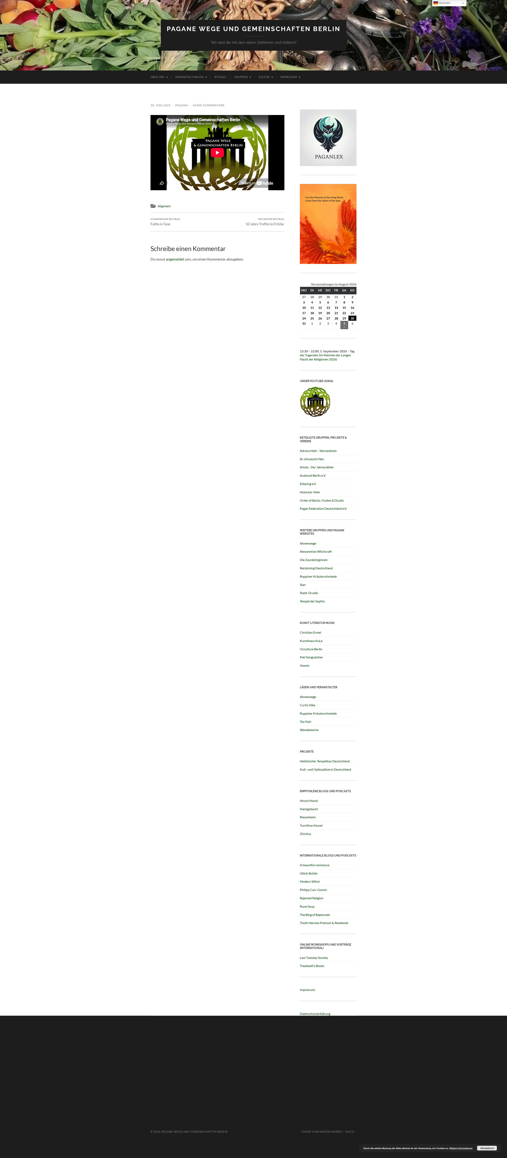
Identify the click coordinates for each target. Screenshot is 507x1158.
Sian (303, 585)
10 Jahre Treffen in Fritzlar (265, 222)
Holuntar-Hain (310, 492)
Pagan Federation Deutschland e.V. (323, 508)
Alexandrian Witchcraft (316, 551)
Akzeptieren (487, 1148)
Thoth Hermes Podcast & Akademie (324, 923)
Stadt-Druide (309, 593)
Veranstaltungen (189, 77)
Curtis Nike (307, 705)
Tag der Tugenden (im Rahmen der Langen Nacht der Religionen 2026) (327, 355)
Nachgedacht (309, 809)
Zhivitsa (305, 834)
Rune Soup (307, 906)
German (444, 3)
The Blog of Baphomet (315, 915)
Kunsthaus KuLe (311, 641)
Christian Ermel (310, 632)
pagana (181, 105)
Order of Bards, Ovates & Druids (322, 500)
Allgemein (164, 206)
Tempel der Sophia (312, 601)
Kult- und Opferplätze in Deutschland (325, 769)
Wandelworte (309, 730)
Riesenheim (308, 817)
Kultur (264, 77)
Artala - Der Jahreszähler (317, 467)
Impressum (288, 77)
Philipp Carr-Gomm (313, 890)
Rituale (220, 77)
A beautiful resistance (314, 865)
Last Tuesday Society (314, 957)
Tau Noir (305, 721)
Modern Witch (310, 881)
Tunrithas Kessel (311, 825)
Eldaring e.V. (308, 484)
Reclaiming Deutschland (316, 568)
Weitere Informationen (461, 1148)
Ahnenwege (308, 543)
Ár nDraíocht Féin (312, 459)
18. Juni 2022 (161, 105)
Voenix (304, 665)
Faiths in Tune (165, 222)
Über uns (157, 77)
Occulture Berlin (311, 649)
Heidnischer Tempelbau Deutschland (325, 761)
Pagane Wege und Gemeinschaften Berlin (253, 28)
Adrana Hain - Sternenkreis (318, 451)
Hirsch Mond (309, 800)
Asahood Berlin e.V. (313, 475)
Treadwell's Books (312, 966)
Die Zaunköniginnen (314, 560)
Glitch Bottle (308, 873)
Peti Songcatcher (311, 657)
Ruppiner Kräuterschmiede (318, 576)
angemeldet (175, 259)
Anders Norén (330, 1131)
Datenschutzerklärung (315, 1013)
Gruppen (241, 77)
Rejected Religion (311, 898)
